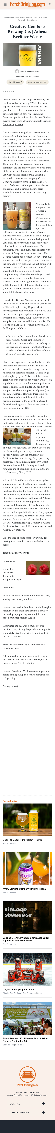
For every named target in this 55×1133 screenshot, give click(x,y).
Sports (39, 993)
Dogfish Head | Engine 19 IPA (18, 989)
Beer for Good (15, 993)
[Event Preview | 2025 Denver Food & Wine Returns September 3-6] (27, 1018)
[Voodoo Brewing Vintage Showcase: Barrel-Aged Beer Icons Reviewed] (27, 917)
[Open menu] (5, 4)
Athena (19, 124)
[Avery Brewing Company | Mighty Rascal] (27, 868)
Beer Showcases (17, 17)
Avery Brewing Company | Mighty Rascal (24, 889)
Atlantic (5, 993)
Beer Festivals (8, 1045)
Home (6, 17)
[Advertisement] (27, 746)
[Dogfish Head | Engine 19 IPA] (27, 969)
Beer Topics (19, 1045)
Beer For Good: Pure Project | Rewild (22, 840)
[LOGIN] (50, 4)
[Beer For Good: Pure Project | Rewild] (27, 820)
